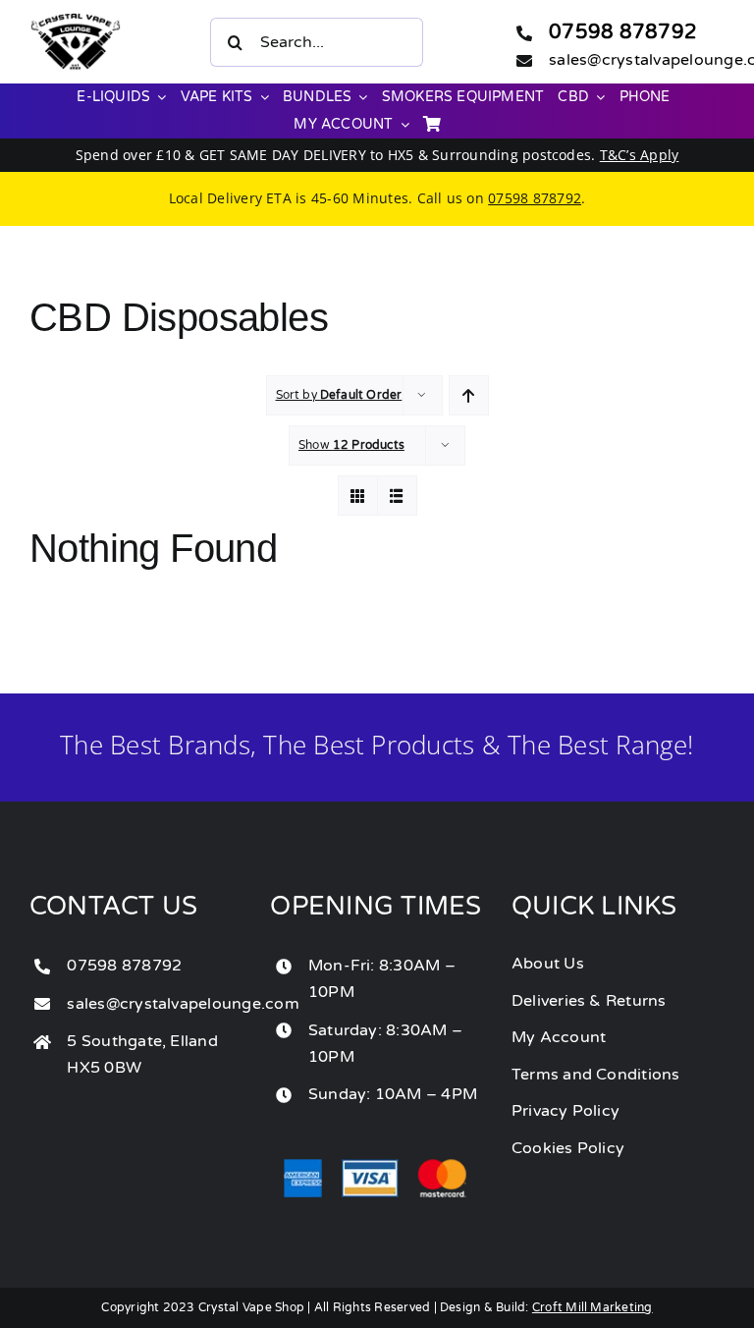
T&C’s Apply (639, 154)
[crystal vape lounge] (75, 20)
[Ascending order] (469, 395)
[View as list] (397, 495)
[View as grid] (358, 495)
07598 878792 (623, 32)
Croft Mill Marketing (592, 1307)
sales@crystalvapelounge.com (182, 1004)
